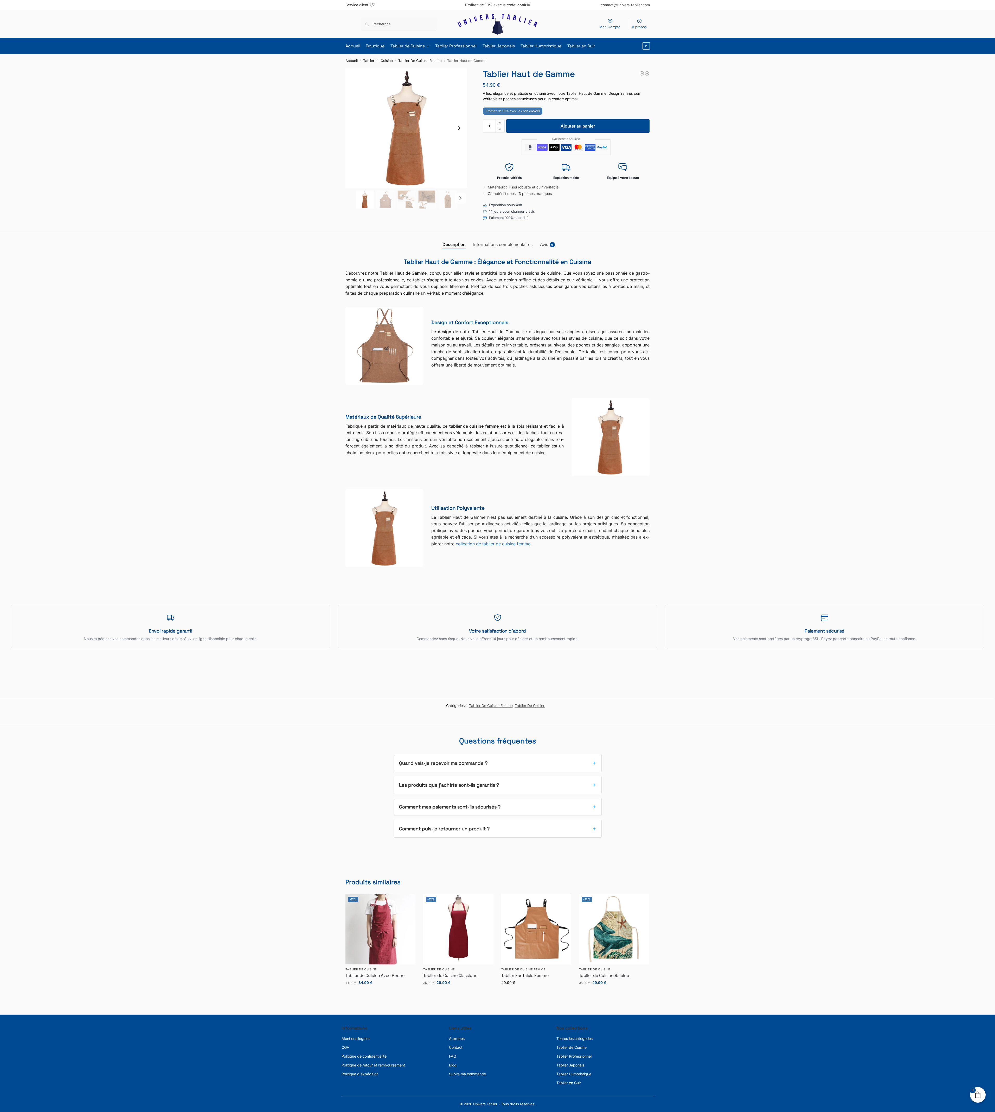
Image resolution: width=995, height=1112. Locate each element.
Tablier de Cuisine (378, 61)
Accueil (351, 61)
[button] (645, 46)
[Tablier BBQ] (647, 73)
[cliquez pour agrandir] (406, 128)
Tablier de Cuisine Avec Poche (375, 975)
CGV (345, 1047)
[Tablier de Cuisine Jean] (641, 73)
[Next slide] (459, 127)
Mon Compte (609, 27)
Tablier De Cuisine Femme (420, 61)
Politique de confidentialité (364, 1056)
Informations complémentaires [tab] (502, 244)
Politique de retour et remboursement (373, 1065)
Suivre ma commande (467, 1074)
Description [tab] (454, 244)
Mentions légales (356, 1038)
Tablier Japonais (570, 1065)
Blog (453, 1065)
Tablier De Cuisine (530, 705)
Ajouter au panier (578, 126)
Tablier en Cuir (568, 1083)
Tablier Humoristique (573, 1074)
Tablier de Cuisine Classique (450, 975)
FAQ (452, 1056)
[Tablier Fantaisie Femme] (536, 929)
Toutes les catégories (574, 1038)
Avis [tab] (546, 244)
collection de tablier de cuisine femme (493, 543)
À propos (639, 27)
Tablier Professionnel (574, 1056)
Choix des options (380, 993)
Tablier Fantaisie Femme (525, 975)
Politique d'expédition (360, 1074)
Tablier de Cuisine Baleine (604, 975)
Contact (456, 1047)
